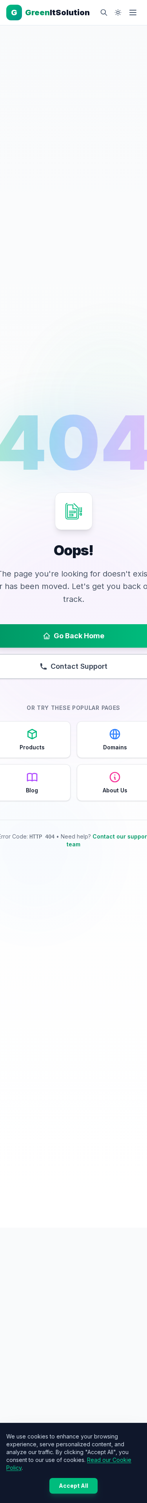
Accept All (73, 1485)
